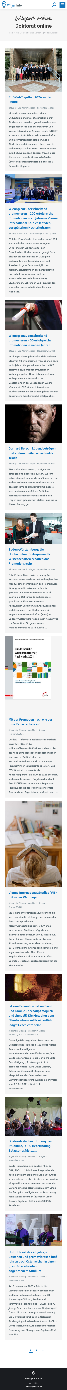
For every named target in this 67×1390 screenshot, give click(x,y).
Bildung (12, 108)
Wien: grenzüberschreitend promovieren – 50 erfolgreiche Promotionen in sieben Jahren (30, 340)
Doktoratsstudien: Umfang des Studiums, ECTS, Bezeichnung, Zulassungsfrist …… (30, 1146)
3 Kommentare (31, 1034)
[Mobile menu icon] (62, 5)
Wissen (20, 233)
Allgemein (13, 730)
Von (26, 108)
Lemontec (37, 1386)
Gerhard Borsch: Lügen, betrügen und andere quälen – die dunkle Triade (32, 453)
